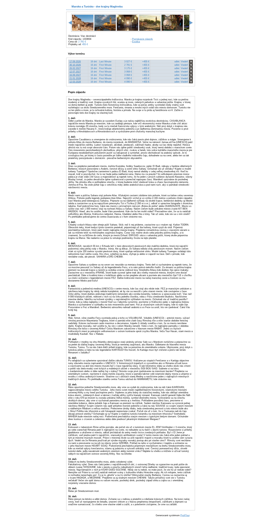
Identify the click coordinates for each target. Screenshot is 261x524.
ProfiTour (185, 515)
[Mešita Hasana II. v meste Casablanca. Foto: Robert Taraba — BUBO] (105, 30)
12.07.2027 (75, 71)
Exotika (136, 41)
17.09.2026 (75, 61)
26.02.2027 (75, 68)
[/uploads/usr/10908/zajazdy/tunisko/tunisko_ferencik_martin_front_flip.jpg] (83, 30)
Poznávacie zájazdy (142, 39)
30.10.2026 (75, 65)
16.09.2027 (75, 75)
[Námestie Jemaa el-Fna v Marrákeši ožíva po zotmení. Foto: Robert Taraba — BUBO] (150, 30)
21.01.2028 (75, 78)
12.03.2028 (75, 81)
